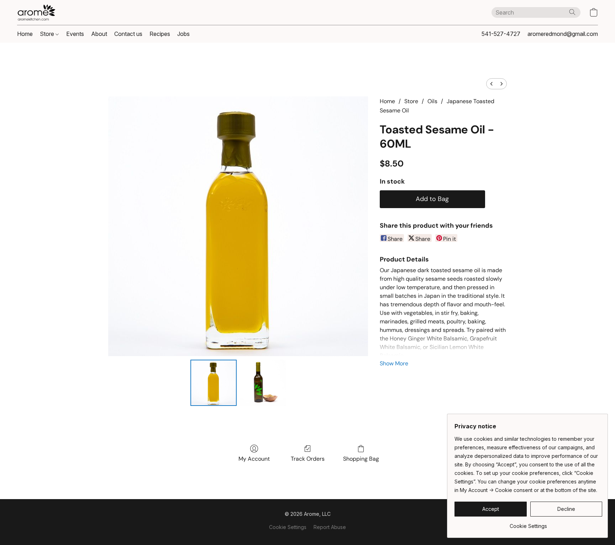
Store (48, 33)
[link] (528, 523)
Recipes (159, 33)
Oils (432, 101)
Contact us (128, 33)
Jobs (183, 33)
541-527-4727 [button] (501, 33)
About (99, 33)
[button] (36, 12)
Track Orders (308, 458)
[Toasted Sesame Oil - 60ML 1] (263, 383)
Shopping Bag (361, 458)
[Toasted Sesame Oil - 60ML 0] (213, 383)
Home (25, 33)
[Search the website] (572, 12)
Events (75, 33)
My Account (254, 458)
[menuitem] (491, 84)
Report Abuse (330, 527)
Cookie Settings (287, 527)
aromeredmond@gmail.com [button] (562, 33)
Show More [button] (394, 363)
